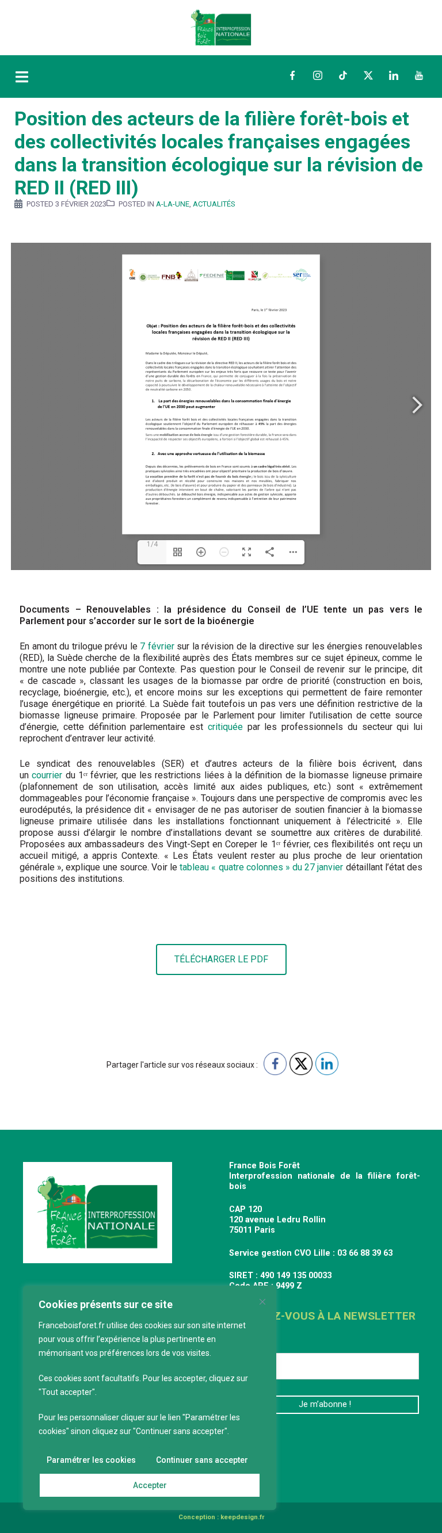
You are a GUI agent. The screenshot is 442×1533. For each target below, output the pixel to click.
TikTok (343, 75)
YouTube (419, 75)
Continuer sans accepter (202, 1460)
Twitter (368, 75)
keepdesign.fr (242, 1517)
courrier (47, 775)
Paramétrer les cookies (91, 1460)
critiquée (225, 726)
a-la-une (172, 204)
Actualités (214, 204)
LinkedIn (393, 75)
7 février (157, 646)
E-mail (246, 1344)
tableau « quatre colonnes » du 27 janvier (261, 867)
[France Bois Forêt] (220, 26)
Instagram (317, 75)
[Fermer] (262, 1301)
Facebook (292, 75)
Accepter (150, 1485)
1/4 (152, 544)
